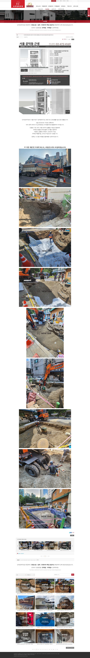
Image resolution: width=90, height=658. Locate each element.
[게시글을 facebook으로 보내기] (71, 532)
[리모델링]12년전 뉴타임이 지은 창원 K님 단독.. (45, 610)
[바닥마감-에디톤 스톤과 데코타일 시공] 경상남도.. (64, 644)
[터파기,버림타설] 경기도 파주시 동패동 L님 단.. (45, 593)
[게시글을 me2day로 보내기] (72, 532)
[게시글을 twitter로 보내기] (69, 532)
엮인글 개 (22, 553)
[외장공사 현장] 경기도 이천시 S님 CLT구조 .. (64, 610)
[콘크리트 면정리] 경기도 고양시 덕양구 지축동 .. (25, 644)
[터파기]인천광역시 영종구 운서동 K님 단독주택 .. (64, 593)
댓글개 (19, 553)
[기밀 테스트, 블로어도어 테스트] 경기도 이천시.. (25, 627)
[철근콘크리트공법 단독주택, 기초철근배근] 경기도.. (25, 593)
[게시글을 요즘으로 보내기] (73, 532)
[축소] (73, 39)
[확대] (72, 39)
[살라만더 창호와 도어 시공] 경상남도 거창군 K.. (45, 644)
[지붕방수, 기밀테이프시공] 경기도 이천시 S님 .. (45, 627)
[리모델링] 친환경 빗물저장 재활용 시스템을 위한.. (25, 610)
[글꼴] (70, 39)
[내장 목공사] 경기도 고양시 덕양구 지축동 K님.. (64, 627)
